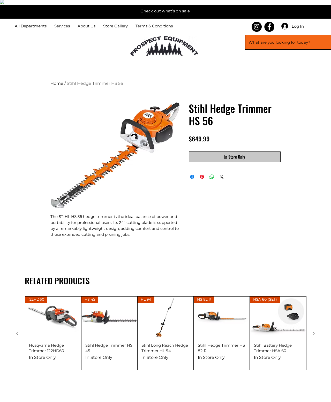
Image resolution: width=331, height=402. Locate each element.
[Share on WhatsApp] (212, 177)
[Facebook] (269, 27)
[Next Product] (314, 333)
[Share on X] (222, 177)
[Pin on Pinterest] (202, 177)
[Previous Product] (17, 333)
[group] (165, 333)
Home (56, 83)
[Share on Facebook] (192, 177)
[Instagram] (257, 27)
